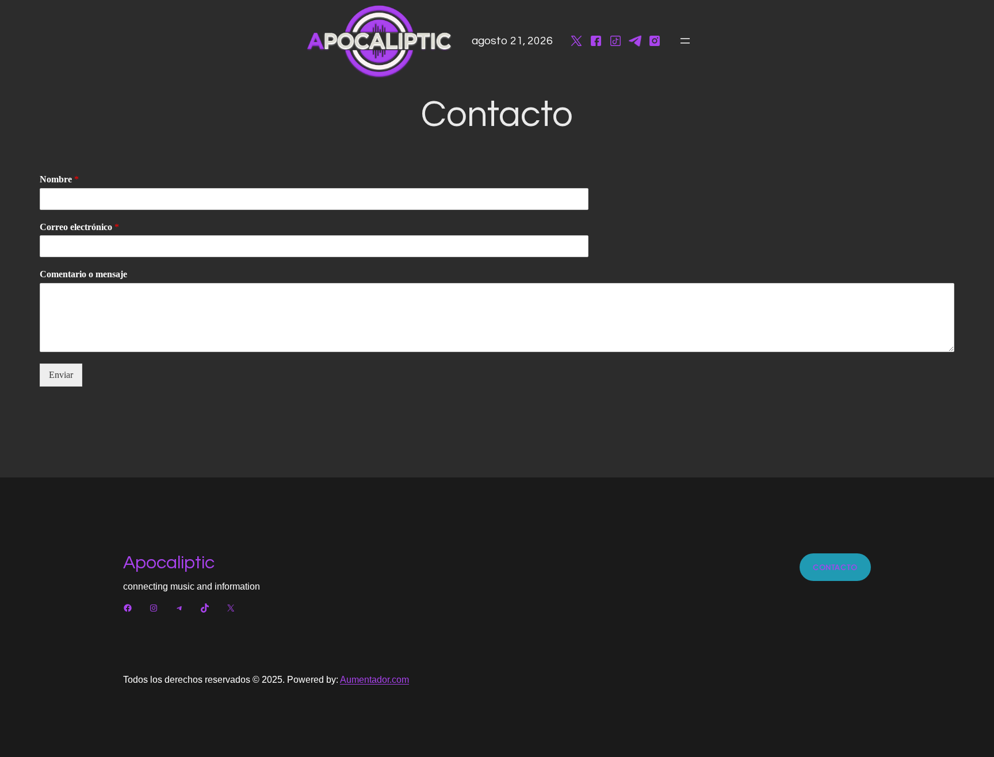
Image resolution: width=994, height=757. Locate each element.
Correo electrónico (79, 227)
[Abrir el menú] (685, 41)
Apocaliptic (169, 562)
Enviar (61, 375)
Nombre (59, 179)
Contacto (835, 567)
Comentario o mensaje (83, 274)
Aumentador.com (374, 680)
